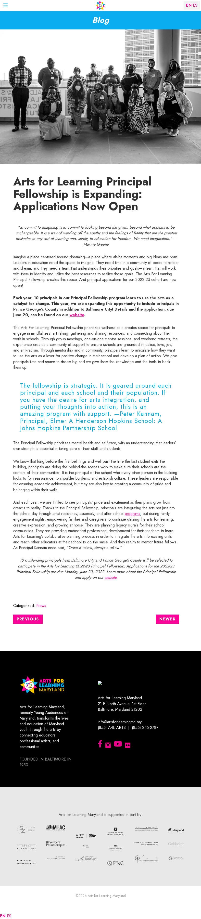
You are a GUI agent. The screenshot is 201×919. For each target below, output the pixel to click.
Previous (28, 619)
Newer (167, 619)
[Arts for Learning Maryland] (100, 5)
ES (9, 916)
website (77, 315)
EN (3, 916)
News (41, 605)
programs (132, 513)
